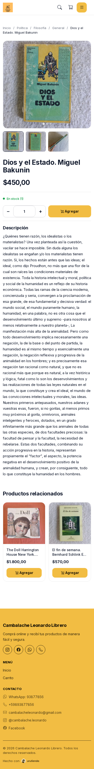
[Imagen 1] (13, 141)
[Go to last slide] (11, 84)
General (58, 28)
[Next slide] (83, 84)
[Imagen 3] (58, 141)
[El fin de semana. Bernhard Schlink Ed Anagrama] (70, 523)
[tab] (43, 124)
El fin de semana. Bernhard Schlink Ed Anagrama (68, 552)
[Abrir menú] (82, 7)
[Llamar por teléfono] (40, 649)
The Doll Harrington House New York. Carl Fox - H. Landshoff (23, 552)
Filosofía (40, 28)
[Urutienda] (30, 761)
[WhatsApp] (29, 649)
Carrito (8, 678)
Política (22, 28)
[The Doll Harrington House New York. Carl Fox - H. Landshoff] (24, 523)
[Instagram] (7, 649)
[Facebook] (18, 649)
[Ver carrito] (71, 7)
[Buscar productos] (59, 7)
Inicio (7, 28)
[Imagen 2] (36, 141)
